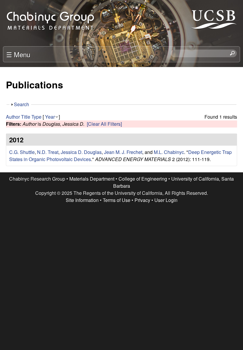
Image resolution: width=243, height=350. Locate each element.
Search (21, 104)
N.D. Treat (47, 152)
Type (36, 116)
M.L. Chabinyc (169, 152)
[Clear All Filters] (104, 123)
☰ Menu (18, 54)
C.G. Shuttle (22, 152)
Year (50, 116)
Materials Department (91, 178)
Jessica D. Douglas (81, 152)
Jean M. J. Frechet (123, 152)
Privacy (142, 200)
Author (13, 116)
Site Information (82, 200)
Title (25, 116)
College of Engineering (143, 178)
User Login (166, 200)
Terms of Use (116, 200)
